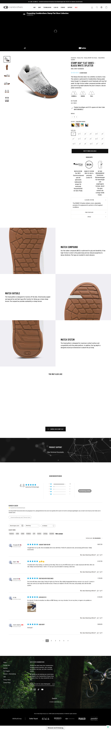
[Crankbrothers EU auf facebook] (31, 689)
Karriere (5, 668)
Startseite (73, 58)
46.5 (91, 144)
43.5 (96, 139)
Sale (76, 7)
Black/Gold (73, 125)
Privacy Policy (6, 679)
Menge (73, 113)
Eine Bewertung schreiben (84, 491)
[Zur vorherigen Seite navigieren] (43, 640)
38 (85, 134)
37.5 (79, 134)
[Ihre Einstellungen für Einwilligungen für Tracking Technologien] (108, 727)
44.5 (74, 144)
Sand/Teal (82, 125)
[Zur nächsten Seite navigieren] (68, 640)
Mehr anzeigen (59, 533)
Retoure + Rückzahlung (9, 674)
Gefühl (22, 533)
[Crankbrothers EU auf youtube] (42, 689)
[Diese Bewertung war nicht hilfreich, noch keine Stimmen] (100, 555)
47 (97, 144)
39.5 (96, 134)
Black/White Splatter (77, 125)
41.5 (79, 139)
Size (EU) (73, 130)
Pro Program (6, 671)
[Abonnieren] (53, 684)
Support (70, 7)
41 (73, 139)
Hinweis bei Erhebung (55, 728)
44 (102, 139)
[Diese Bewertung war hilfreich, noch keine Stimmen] (97, 555)
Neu (35, 7)
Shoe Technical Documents (55, 452)
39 (90, 134)
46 (85, 144)
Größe (17, 533)
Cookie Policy (6, 682)
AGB (4, 676)
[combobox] (32, 525)
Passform (11, 533)
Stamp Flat (80, 58)
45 (80, 144)
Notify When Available (90, 151)
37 (73, 134)
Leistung (45, 533)
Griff (34, 533)
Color (78, 121)
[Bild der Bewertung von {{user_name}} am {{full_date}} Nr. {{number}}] (31, 607)
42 (85, 139)
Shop (39, 7)
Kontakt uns (6, 665)
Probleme (28, 533)
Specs (89, 216)
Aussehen (52, 533)
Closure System (89, 200)
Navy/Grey (86, 125)
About (5, 662)
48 (102, 144)
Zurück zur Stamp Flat (56, 429)
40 (102, 134)
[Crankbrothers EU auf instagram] (35, 689)
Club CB (56, 7)
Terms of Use (34, 678)
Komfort (39, 533)
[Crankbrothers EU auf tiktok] (38, 689)
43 (90, 139)
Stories (63, 7)
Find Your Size (89, 212)
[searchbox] (15, 525)
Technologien (47, 7)
